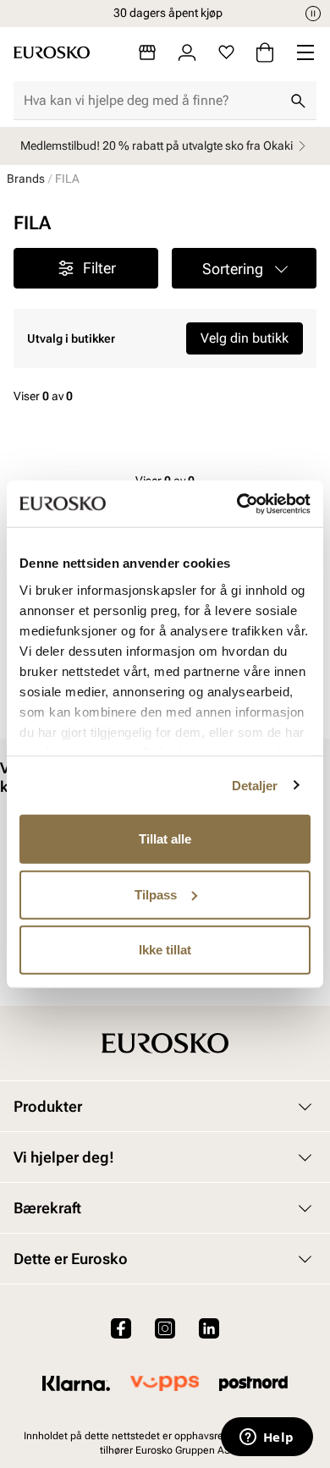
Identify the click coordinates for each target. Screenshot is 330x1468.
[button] (244, 268)
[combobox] (151, 100)
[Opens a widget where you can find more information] (266, 1438)
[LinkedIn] (209, 1328)
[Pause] (313, 13)
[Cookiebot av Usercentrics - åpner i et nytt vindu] (237, 503)
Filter (99, 268)
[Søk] (297, 100)
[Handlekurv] (264, 52)
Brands (26, 178)
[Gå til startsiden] (52, 52)
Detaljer (255, 785)
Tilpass (156, 894)
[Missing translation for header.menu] (305, 52)
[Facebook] (121, 1328)
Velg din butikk (245, 338)
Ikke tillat (165, 950)
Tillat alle (165, 839)
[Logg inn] (187, 52)
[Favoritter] (226, 52)
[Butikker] (147, 52)
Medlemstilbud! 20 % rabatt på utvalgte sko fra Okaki (156, 145)
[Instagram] (165, 1328)
